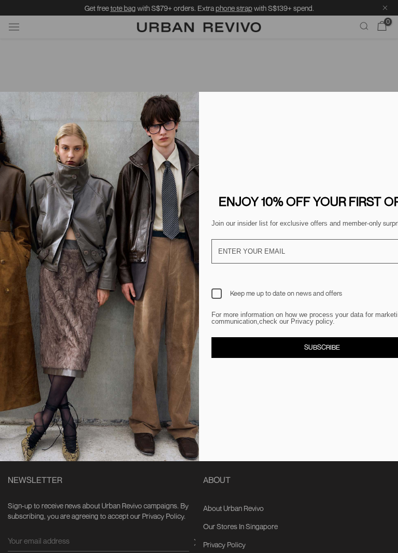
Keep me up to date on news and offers (286, 293)
